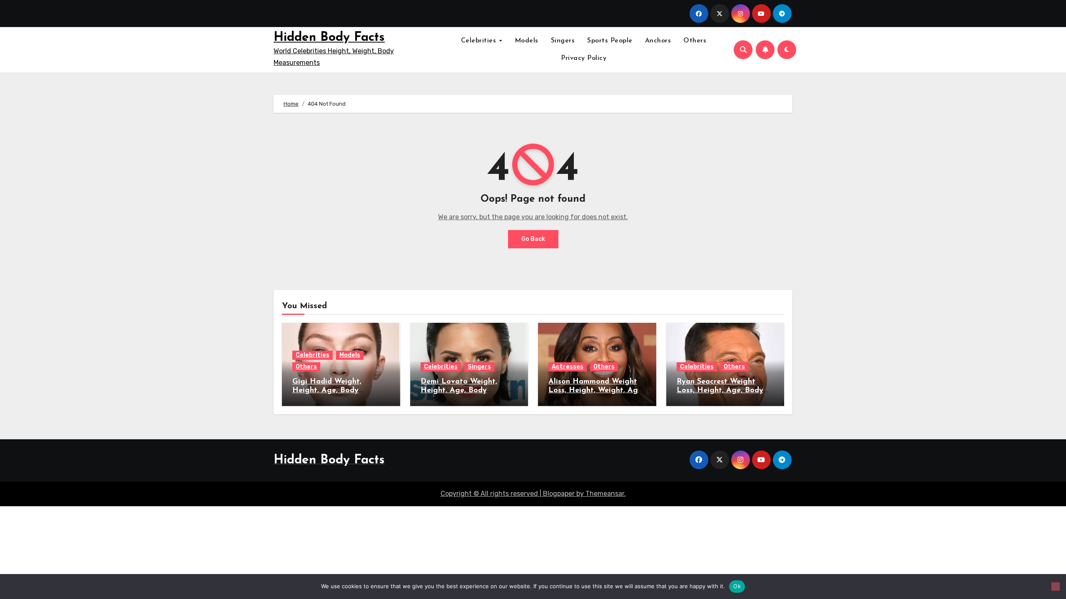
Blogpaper (559, 494)
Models (526, 40)
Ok (737, 586)
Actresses (567, 366)
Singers (563, 40)
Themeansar (604, 494)
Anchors (658, 40)
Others (694, 40)
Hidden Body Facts (329, 37)
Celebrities (479, 40)
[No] (1055, 586)
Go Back (533, 239)
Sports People (610, 40)
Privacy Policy (583, 58)
